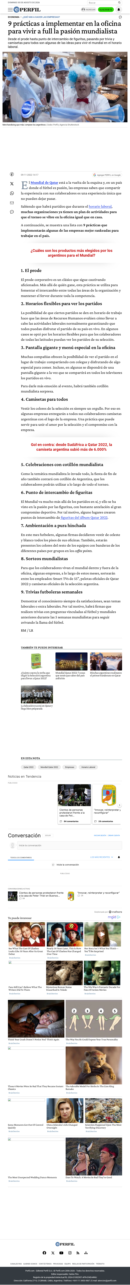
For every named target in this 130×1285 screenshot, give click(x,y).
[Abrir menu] (10, 9)
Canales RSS (16, 1264)
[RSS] (78, 1253)
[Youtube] (61, 1253)
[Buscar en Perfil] (119, 2)
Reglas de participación (83, 1264)
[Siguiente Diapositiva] (119, 805)
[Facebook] (44, 1253)
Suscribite (105, 9)
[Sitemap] (86, 1253)
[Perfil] (65, 1245)
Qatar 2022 (28, 767)
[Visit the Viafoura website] (115, 911)
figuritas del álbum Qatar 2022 (83, 517)
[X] (52, 1253)
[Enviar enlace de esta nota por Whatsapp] (12, 193)
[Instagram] (70, 1253)
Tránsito (100, 1264)
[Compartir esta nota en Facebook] (12, 174)
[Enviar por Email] (12, 203)
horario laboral (100, 206)
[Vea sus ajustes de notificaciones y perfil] (119, 9)
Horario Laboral (88, 767)
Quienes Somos (30, 1264)
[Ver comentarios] (119, 18)
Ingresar (90, 9)
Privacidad (58, 1264)
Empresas (69, 767)
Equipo (68, 1264)
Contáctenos (45, 1264)
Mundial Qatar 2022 (49, 767)
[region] (65, 873)
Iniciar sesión (100, 835)
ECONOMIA (13, 17)
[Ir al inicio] (26, 10)
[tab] (21, 857)
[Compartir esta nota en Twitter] (12, 184)
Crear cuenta (114, 835)
